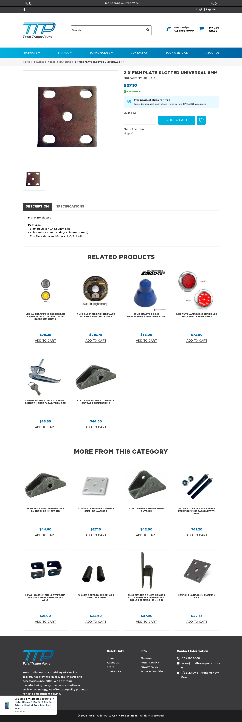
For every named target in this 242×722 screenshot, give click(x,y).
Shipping (146, 658)
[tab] (37, 207)
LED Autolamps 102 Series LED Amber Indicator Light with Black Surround (45, 316)
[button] (201, 120)
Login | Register (206, 10)
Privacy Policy (149, 667)
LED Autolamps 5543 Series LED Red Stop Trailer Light (196, 315)
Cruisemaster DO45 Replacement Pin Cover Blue (146, 315)
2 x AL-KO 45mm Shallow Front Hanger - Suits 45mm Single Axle (45, 597)
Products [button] (30, 53)
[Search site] (147, 30)
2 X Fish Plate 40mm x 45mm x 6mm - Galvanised (95, 510)
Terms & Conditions (153, 672)
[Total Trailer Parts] (39, 30)
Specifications (70, 206)
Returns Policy (149, 663)
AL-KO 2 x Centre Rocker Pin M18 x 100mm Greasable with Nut (196, 511)
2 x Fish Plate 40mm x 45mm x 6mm (196, 596)
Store (110, 667)
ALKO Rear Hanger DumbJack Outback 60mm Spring (96, 402)
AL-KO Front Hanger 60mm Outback (146, 510)
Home (110, 658)
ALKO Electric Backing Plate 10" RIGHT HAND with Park (96, 315)
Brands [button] (64, 53)
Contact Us (139, 53)
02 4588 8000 (184, 31)
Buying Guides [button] (100, 53)
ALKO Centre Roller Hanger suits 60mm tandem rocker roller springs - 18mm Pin (146, 597)
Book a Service (176, 53)
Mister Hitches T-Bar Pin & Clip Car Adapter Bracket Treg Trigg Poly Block (33, 705)
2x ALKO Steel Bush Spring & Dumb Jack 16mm (95, 596)
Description (37, 206)
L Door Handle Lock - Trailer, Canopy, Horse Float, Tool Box (45, 402)
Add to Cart (176, 120)
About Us (212, 53)
